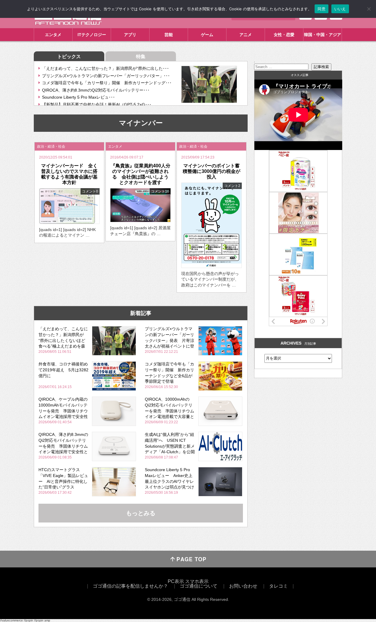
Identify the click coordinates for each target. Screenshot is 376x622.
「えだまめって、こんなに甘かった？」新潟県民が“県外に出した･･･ (105, 68)
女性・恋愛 (284, 34)
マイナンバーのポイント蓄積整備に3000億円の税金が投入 (211, 171)
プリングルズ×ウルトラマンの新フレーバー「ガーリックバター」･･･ (106, 75)
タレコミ (278, 586)
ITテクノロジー (92, 34)
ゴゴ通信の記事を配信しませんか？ (130, 586)
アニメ (245, 34)
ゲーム (207, 34)
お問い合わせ (243, 586)
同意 (321, 8)
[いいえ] (369, 9)
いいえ (340, 8)
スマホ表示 (197, 581)
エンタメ (53, 34)
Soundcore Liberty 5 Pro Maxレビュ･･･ (78, 97)
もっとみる (140, 513)
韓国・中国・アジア (322, 34)
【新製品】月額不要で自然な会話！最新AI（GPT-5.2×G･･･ (96, 104)
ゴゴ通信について (198, 586)
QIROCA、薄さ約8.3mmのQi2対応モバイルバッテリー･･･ (96, 90)
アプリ (130, 34)
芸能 (168, 34)
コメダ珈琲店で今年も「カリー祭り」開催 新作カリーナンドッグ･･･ (107, 82)
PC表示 (176, 581)
